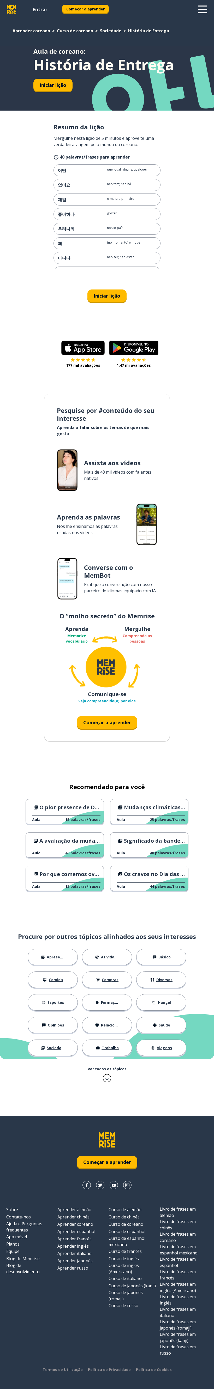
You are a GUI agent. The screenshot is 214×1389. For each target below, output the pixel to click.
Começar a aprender (85, 9)
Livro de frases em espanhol (178, 1262)
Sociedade (110, 31)
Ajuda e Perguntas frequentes (24, 1227)
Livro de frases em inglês (178, 1300)
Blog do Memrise (23, 1258)
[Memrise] (11, 9)
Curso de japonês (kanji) (132, 1286)
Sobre (12, 1209)
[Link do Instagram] (127, 1185)
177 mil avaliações (83, 365)
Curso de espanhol (127, 1231)
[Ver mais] (202, 9)
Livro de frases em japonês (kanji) (178, 1337)
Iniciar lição (53, 85)
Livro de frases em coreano (178, 1237)
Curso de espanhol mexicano (127, 1241)
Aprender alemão (74, 1209)
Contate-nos (18, 1217)
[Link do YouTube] (114, 1185)
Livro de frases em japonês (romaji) (178, 1325)
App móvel (16, 1237)
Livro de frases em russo (178, 1350)
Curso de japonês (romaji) (126, 1296)
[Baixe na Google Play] (133, 348)
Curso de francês (125, 1251)
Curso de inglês (124, 1258)
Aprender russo (72, 1268)
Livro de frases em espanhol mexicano (179, 1250)
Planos (13, 1244)
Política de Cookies (154, 1369)
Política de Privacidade (109, 1369)
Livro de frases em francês (178, 1275)
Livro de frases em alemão (178, 1212)
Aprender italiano (74, 1253)
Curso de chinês (124, 1217)
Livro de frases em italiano (178, 1312)
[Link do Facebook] (86, 1185)
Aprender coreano (31, 31)
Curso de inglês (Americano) (124, 1269)
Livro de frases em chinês (178, 1225)
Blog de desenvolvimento (23, 1269)
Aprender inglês (73, 1246)
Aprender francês (74, 1239)
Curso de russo (123, 1305)
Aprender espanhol (76, 1231)
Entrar (39, 9)
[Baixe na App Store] (83, 348)
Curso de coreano (75, 31)
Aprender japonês (75, 1261)
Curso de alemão (125, 1209)
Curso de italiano (125, 1278)
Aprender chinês (73, 1217)
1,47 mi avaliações (134, 365)
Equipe (13, 1251)
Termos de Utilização (63, 1369)
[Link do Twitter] (100, 1185)
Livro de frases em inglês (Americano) (178, 1287)
